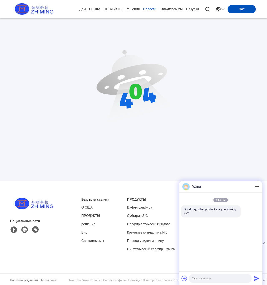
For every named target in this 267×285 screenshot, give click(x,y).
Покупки (192, 9)
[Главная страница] (33, 209)
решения (133, 9)
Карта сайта (49, 280)
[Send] (256, 278)
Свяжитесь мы (171, 9)
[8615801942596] (24, 229)
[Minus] (256, 186)
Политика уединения (24, 280)
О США (94, 9)
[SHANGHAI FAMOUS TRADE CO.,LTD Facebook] (14, 229)
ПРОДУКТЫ (113, 9)
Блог (85, 232)
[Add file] (184, 278)
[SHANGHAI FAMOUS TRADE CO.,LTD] (33, 9)
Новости (149, 9)
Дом (82, 9)
